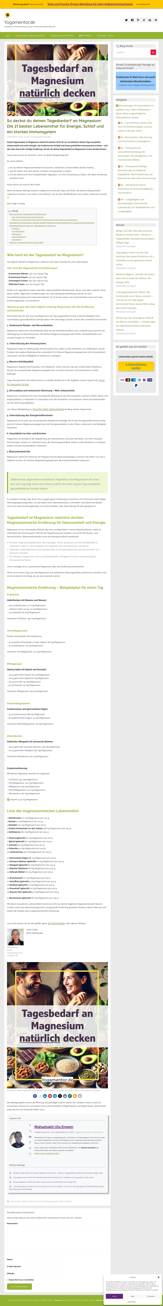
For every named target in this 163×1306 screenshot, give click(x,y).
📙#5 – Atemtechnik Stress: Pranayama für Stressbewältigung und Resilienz (135, 189)
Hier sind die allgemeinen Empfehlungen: (28, 217)
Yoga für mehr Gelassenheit (48, 409)
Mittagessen (16, 234)
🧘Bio (7, 35)
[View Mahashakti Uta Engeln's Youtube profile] (30, 1137)
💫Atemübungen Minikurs (62, 35)
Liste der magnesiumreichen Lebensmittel (26, 242)
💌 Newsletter (85, 35)
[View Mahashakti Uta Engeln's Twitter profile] (30, 1131)
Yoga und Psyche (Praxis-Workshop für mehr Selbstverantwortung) (90, 4)
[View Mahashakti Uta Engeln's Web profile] (30, 1154)
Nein (133, 1296)
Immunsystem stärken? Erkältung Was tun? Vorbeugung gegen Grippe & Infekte (41, 1201)
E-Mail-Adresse (14, 1266)
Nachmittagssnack (19, 237)
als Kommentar (56, 923)
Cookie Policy (132, 1301)
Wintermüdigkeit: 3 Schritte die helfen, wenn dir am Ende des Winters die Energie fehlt (135, 278)
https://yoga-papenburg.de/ (46, 1153)
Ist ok (114, 1296)
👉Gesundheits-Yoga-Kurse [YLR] (30, 35)
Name (10, 1259)
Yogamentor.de (19, 22)
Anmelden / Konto (105, 35)
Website (10, 1273)
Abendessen (17, 239)
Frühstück (16, 228)
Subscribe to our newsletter (21, 1280)
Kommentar (13, 1223)
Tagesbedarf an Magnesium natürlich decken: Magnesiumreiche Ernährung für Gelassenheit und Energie (51, 223)
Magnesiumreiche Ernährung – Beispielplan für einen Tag (32, 226)
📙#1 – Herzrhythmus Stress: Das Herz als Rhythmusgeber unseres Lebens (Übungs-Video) (135, 127)
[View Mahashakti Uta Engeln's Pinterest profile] (30, 1142)
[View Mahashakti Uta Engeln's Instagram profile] (30, 1148)
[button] (158, 1277)
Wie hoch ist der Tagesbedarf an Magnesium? (28, 214)
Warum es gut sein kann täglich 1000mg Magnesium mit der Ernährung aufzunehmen (45, 220)
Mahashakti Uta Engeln (42, 137)
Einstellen (151, 1296)
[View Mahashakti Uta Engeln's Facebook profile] (30, 1125)
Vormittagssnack (18, 231)
